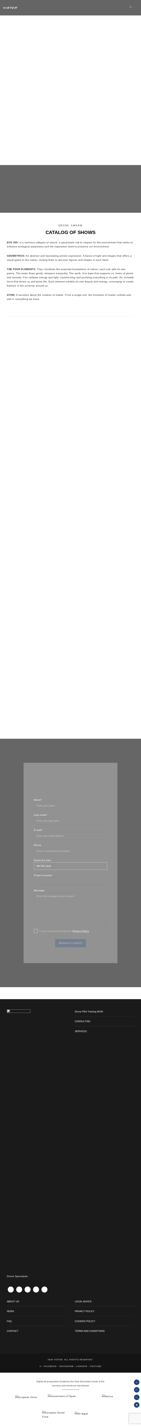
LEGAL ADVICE (83, 1301)
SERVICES (81, 1031)
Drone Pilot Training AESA (89, 1011)
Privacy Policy (81, 931)
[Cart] (128, 7)
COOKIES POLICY (85, 1321)
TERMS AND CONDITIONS (90, 1331)
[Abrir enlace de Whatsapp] (136, 1382)
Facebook (50, 1366)
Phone (38, 845)
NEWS (10, 1311)
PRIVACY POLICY (84, 1311)
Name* (38, 799)
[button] (136, 1405)
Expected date (42, 860)
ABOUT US (13, 1301)
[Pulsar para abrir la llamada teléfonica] (136, 1397)
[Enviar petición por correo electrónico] (136, 1390)
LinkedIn (81, 1366)
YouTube (95, 1366)
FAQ (9, 1321)
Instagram (66, 1366)
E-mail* (38, 830)
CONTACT (12, 1331)
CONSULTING (82, 1021)
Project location (43, 875)
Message (39, 890)
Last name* (40, 815)
